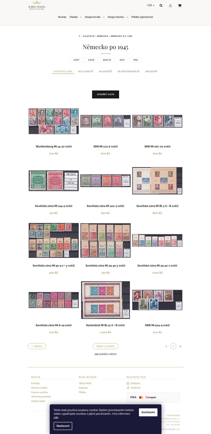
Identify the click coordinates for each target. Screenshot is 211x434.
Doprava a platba (39, 392)
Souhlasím (148, 412)
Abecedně (151, 71)
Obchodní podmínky (41, 396)
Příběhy (82, 392)
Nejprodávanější (128, 71)
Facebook (135, 388)
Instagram (135, 383)
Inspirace (83, 388)
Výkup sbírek (85, 383)
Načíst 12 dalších (105, 346)
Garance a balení (39, 388)
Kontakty (35, 383)
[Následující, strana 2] (173, 346)
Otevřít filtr (105, 94)
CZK (150, 5)
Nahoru (38, 346)
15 (180, 346)
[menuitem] (62, 17)
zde (56, 417)
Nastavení (63, 426)
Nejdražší (105, 71)
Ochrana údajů (38, 401)
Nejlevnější (85, 71)
